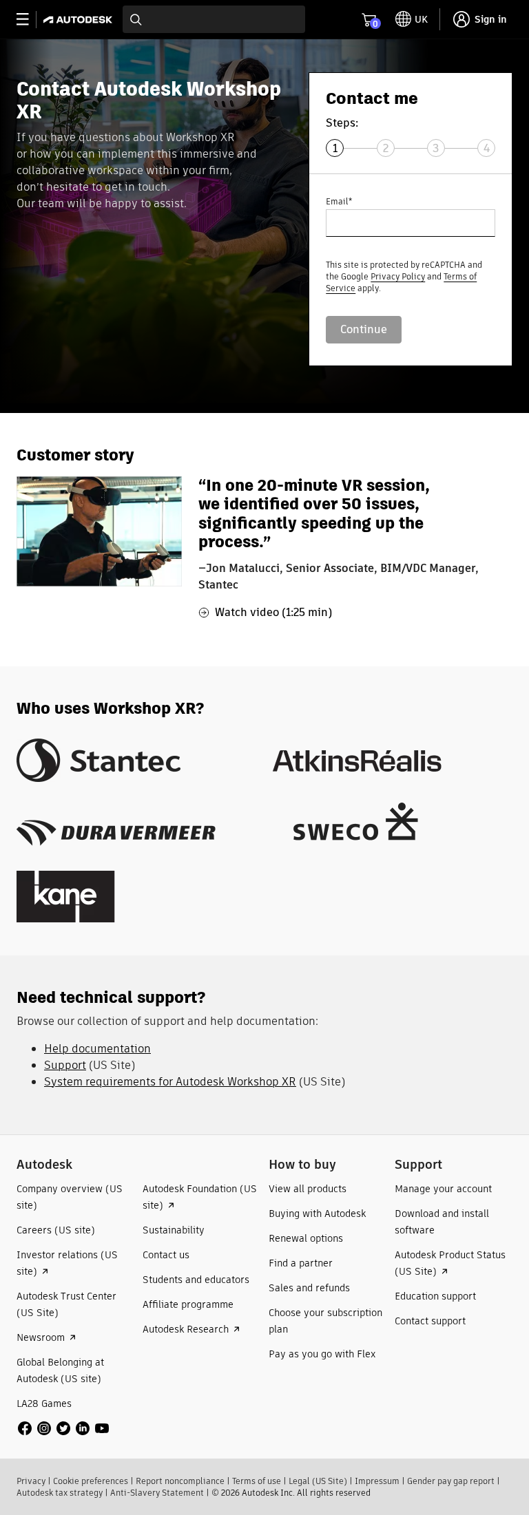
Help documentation (97, 1049)
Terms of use (256, 1481)
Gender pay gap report (451, 1481)
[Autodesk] (79, 19)
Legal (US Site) (318, 1481)
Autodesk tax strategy (60, 1492)
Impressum (377, 1481)
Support (65, 1065)
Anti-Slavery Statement (157, 1492)
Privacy (31, 1481)
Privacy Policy (398, 276)
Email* (339, 201)
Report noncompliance (180, 1481)
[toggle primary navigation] (30, 19)
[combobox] (214, 19)
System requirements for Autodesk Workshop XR (170, 1082)
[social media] (63, 1428)
